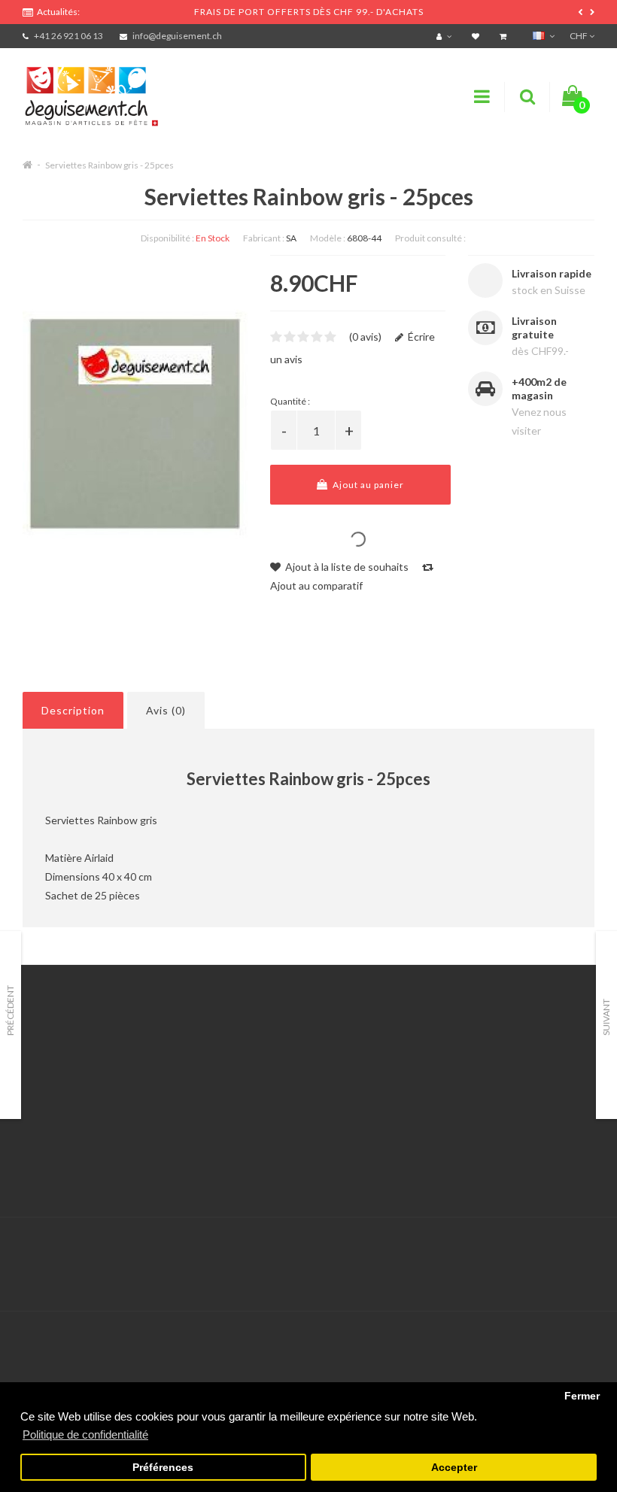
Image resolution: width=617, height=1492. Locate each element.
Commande (247, 1109)
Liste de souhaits (260, 1128)
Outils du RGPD (60, 1053)
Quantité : (290, 401)
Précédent (10, 1010)
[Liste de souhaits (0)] (477, 35)
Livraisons (46, 1109)
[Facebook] (550, 1249)
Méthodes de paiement (77, 1128)
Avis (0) (166, 710)
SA (291, 238)
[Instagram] (580, 1249)
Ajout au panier (367, 484)
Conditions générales (73, 1147)
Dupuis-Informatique (328, 1239)
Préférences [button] (162, 1467)
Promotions (446, 1072)
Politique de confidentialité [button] (85, 1434)
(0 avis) (365, 336)
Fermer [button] (582, 1396)
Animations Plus (61, 1072)
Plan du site (446, 1128)
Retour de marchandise (275, 1090)
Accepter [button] (454, 1467)
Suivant (606, 1017)
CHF (579, 35)
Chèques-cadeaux (462, 1053)
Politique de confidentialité (86, 1166)
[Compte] (445, 35)
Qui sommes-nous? (68, 1090)
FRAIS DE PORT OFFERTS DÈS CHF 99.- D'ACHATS (309, 11)
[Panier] (505, 35)
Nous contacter (257, 1053)
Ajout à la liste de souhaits (346, 566)
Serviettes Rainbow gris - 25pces (109, 165)
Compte (239, 1072)
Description (73, 710)
